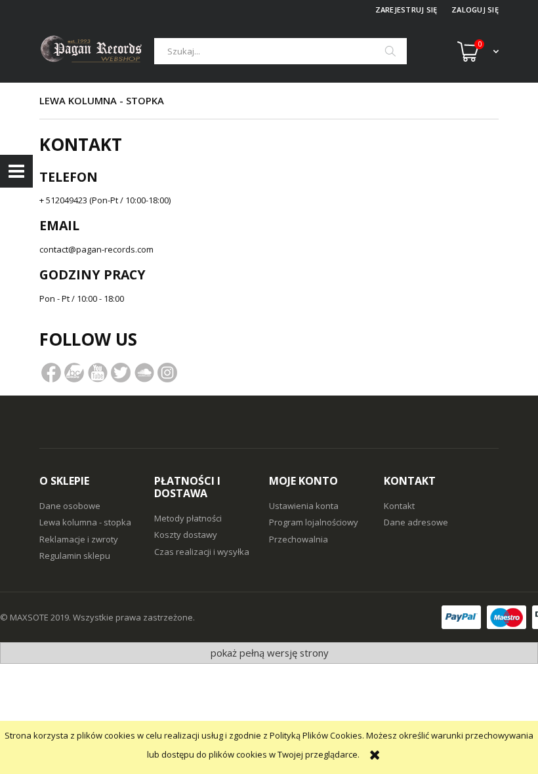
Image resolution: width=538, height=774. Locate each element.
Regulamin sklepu (74, 555)
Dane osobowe (69, 506)
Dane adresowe (416, 522)
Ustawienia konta (304, 506)
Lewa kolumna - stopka (85, 522)
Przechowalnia (298, 539)
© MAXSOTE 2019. (36, 617)
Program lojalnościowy (313, 522)
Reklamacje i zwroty (78, 539)
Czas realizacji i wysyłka (201, 552)
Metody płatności (188, 518)
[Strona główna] (96, 51)
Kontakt (399, 506)
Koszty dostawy (185, 534)
